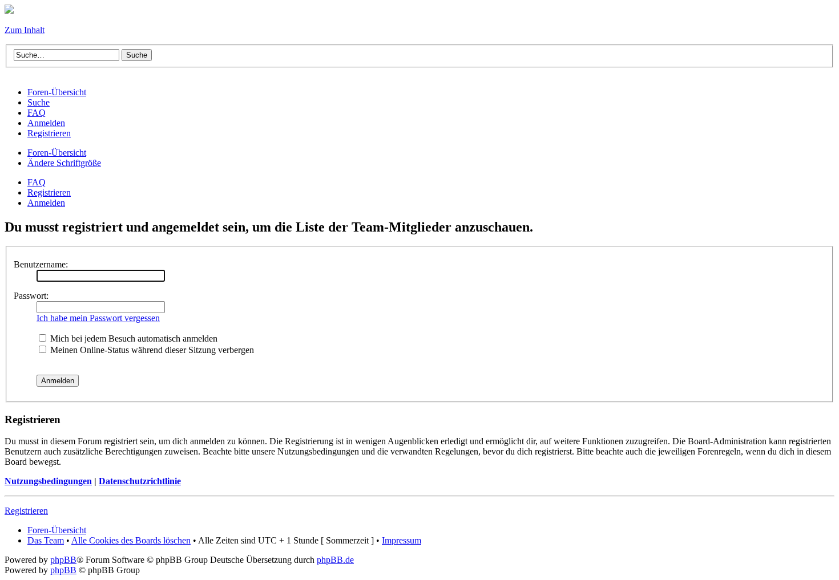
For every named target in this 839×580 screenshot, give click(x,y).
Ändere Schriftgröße (64, 163)
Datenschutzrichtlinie (140, 481)
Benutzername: (41, 264)
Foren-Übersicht (56, 152)
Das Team (45, 540)
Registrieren (49, 192)
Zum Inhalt (25, 30)
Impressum (401, 540)
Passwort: (31, 296)
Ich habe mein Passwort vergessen (98, 318)
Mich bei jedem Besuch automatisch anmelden (132, 338)
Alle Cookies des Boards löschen (131, 540)
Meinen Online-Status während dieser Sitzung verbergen (151, 350)
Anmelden (46, 203)
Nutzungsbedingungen (48, 481)
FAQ (36, 182)
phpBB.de (335, 560)
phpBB (63, 560)
